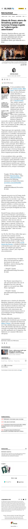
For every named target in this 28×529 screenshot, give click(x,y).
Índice (16, 518)
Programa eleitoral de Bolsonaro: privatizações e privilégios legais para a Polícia (12, 430)
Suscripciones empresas (9, 518)
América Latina (4, 16)
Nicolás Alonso (12, 354)
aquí (21, 370)
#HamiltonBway (14, 176)
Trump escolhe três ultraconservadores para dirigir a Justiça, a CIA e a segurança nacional (5, 114)
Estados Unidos (17, 88)
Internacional (7, 13)
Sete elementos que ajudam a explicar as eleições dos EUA (5, 97)
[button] (14, 53)
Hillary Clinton (5, 323)
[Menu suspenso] (2, 8)
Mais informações (4, 366)
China (23, 16)
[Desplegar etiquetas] (26, 361)
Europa (13, 16)
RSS (14, 518)
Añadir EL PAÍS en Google (8, 82)
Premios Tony (17, 360)
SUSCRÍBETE (21, 8)
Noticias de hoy (20, 518)
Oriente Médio (18, 16)
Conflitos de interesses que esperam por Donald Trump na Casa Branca (5, 105)
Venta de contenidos (10, 515)
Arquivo (3, 463)
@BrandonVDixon (15, 177)
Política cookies (21, 515)
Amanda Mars (14, 74)
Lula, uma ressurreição (9, 422)
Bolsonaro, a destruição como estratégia (13, 419)
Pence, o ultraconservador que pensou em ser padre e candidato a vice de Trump (17, 351)
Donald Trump (18, 100)
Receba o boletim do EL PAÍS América (11, 340)
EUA (26, 16)
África (9, 16)
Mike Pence (10, 360)
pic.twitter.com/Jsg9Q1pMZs (12, 182)
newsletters (4, 448)
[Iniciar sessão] (25, 8)
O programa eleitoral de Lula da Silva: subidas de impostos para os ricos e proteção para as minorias (13, 426)
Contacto (5, 515)
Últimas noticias (5, 416)
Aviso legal (16, 515)
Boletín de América (6, 451)
